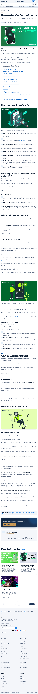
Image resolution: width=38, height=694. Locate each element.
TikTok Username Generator (6, 667)
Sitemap (28, 692)
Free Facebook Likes (23, 651)
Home (2, 10)
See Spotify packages (8, 524)
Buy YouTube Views (4, 645)
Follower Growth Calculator (23, 512)
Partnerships (3, 684)
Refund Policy (22, 684)
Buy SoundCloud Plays (4, 651)
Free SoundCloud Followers (24, 655)
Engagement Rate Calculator (6, 665)
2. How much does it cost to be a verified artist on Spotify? (17, 94)
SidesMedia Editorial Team (7, 22)
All (9, 601)
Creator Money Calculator (13, 512)
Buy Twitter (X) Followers (5, 655)
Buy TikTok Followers (4, 636)
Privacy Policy (22, 683)
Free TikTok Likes (22, 640)
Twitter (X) (32, 601)
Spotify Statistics (22, 665)
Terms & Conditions (23, 681)
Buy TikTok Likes (4, 638)
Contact (2, 688)
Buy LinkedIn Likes (4, 650)
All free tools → (3, 670)
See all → (22, 549)
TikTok (26, 601)
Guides (14, 601)
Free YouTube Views (23, 638)
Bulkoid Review (22, 670)
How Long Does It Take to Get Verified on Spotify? (13, 71)
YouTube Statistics (23, 662)
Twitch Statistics (22, 664)
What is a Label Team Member (9, 86)
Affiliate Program (4, 683)
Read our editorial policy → (10, 539)
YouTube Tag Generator (5, 662)
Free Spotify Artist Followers (24, 656)
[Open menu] (36, 4)
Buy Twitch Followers (4, 648)
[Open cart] (33, 4)
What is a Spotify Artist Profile (10, 79)
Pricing (21, 676)
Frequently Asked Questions (9, 91)
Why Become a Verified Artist (10, 81)
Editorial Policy (3, 681)
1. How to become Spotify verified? (11, 92)
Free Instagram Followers (24, 648)
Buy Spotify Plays (4, 653)
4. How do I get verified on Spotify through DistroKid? (15, 99)
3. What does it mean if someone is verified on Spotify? (16, 97)
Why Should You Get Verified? (9, 75)
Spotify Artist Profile (7, 78)
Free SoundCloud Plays (23, 653)
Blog (4, 10)
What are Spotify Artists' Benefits (11, 84)
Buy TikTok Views (4, 640)
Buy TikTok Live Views (4, 641)
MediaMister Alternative (24, 669)
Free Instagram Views (23, 650)
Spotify (8, 10)
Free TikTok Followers (23, 645)
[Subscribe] (16, 628)
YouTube (20, 601)
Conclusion (5, 89)
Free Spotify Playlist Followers (24, 658)
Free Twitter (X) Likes (23, 641)
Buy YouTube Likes (4, 646)
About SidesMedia (4, 674)
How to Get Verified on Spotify (9, 69)
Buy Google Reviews (4, 656)
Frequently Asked (22, 679)
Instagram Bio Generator (5, 669)
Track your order (32, 692)
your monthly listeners (16, 316)
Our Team (2, 676)
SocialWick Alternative (23, 667)
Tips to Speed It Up (8, 73)
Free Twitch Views (23, 643)
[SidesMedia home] (3, 4)
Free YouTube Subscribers (24, 636)
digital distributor (22, 140)
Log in (36, 692)
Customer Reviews (4, 678)
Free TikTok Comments (23, 646)
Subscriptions (22, 678)
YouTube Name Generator (5, 664)
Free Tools (21, 674)
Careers (2, 686)
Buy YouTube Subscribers (5, 643)
